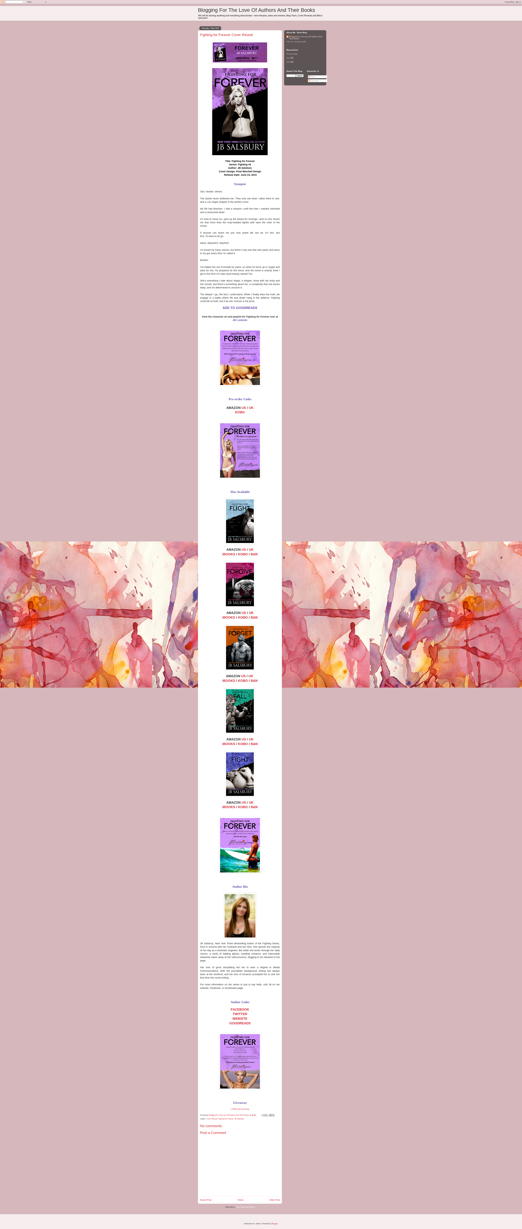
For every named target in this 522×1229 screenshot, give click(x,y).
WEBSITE (239, 1018)
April (288, 62)
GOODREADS (240, 1023)
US (244, 408)
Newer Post (205, 1200)
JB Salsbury (239, 1119)
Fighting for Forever (225, 1119)
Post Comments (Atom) (245, 1207)
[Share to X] (268, 1115)
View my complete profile (296, 42)
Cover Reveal (211, 1119)
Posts (312, 77)
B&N (254, 554)
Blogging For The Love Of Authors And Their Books (256, 10)
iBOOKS (228, 554)
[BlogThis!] (265, 1115)
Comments (314, 81)
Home (240, 1200)
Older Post (275, 1200)
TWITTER (240, 1014)
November (290, 54)
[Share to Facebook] (270, 1115)
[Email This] (263, 1115)
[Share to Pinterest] (273, 1115)
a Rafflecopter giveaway (240, 1109)
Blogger (274, 1224)
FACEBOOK (240, 1009)
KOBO (240, 412)
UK (251, 408)
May (288, 58)
